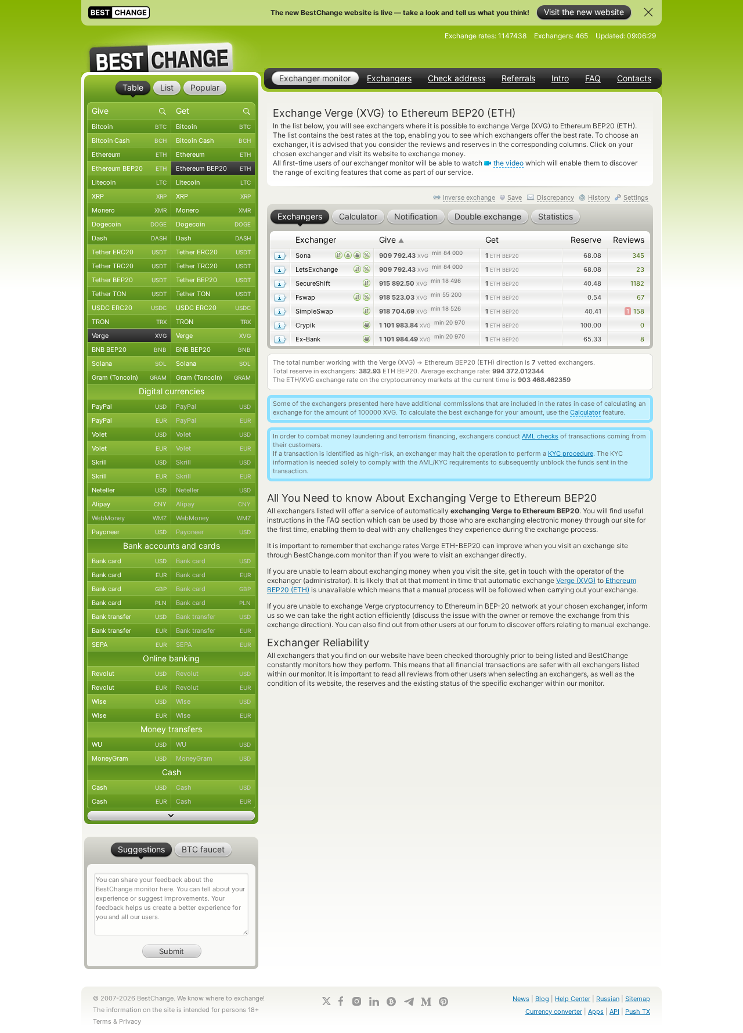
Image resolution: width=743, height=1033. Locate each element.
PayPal (129, 406)
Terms (102, 1021)
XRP (129, 196)
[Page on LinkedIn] (374, 1001)
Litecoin (129, 182)
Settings (635, 197)
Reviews (628, 239)
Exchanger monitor (315, 78)
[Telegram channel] (408, 1002)
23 (640, 269)
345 (638, 255)
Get (492, 239)
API (614, 1011)
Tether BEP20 (129, 280)
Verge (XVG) (576, 580)
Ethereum (129, 154)
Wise (129, 701)
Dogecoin (129, 224)
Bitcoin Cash (129, 140)
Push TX (637, 1011)
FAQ (593, 78)
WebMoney (129, 518)
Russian (607, 999)
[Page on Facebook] (341, 1001)
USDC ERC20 (129, 308)
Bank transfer (129, 617)
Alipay (129, 504)
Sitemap (637, 999)
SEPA (129, 644)
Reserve (586, 239)
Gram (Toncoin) (129, 377)
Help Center (572, 999)
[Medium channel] (426, 1002)
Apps (596, 1011)
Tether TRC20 (129, 266)
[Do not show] (648, 12)
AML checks (540, 436)
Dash (129, 238)
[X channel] (327, 1001)
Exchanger (315, 239)
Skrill (129, 462)
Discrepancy (555, 197)
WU (129, 744)
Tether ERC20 (129, 252)
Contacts (634, 78)
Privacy (130, 1021)
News (521, 999)
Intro (560, 78)
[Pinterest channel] (443, 1001)
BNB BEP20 (129, 349)
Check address (456, 78)
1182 (637, 283)
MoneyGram (129, 758)
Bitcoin (129, 127)
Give (391, 239)
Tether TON (129, 294)
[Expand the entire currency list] (171, 816)
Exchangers (389, 78)
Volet (129, 434)
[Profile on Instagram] (356, 1001)
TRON (129, 322)
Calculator (585, 412)
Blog (542, 999)
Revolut (129, 674)
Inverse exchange (469, 197)
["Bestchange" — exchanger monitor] (171, 49)
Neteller (129, 490)
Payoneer (129, 532)
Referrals (518, 78)
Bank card (129, 561)
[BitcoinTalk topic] (391, 1001)
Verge (129, 336)
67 (640, 297)
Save (514, 197)
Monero (129, 210)
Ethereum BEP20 (129, 168)
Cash (129, 787)
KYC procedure (570, 453)
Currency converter (553, 1011)
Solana (129, 363)
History (599, 197)
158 (635, 311)
